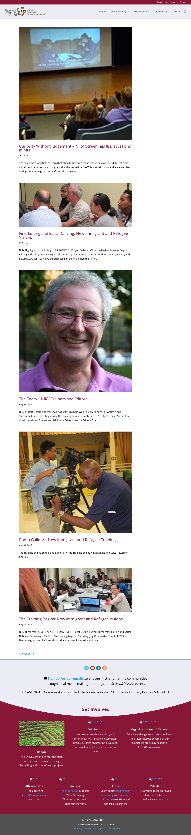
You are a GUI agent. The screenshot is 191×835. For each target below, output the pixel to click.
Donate (160, 2)
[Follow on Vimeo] (86, 668)
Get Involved (171, 2)
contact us (164, 799)
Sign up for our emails (66, 678)
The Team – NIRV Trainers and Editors (53, 399)
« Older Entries (27, 653)
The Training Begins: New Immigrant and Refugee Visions (71, 619)
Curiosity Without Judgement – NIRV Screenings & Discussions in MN (75, 148)
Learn (174, 11)
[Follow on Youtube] (92, 668)
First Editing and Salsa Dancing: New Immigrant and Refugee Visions (73, 235)
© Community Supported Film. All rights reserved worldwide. (96, 828)
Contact (183, 2)
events (33, 795)
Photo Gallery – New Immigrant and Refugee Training (67, 539)
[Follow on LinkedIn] (98, 668)
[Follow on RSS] (104, 668)
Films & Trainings (119, 11)
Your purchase (70, 790)
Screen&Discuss (141, 11)
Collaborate (161, 11)
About (100, 11)
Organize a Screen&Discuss (149, 729)
